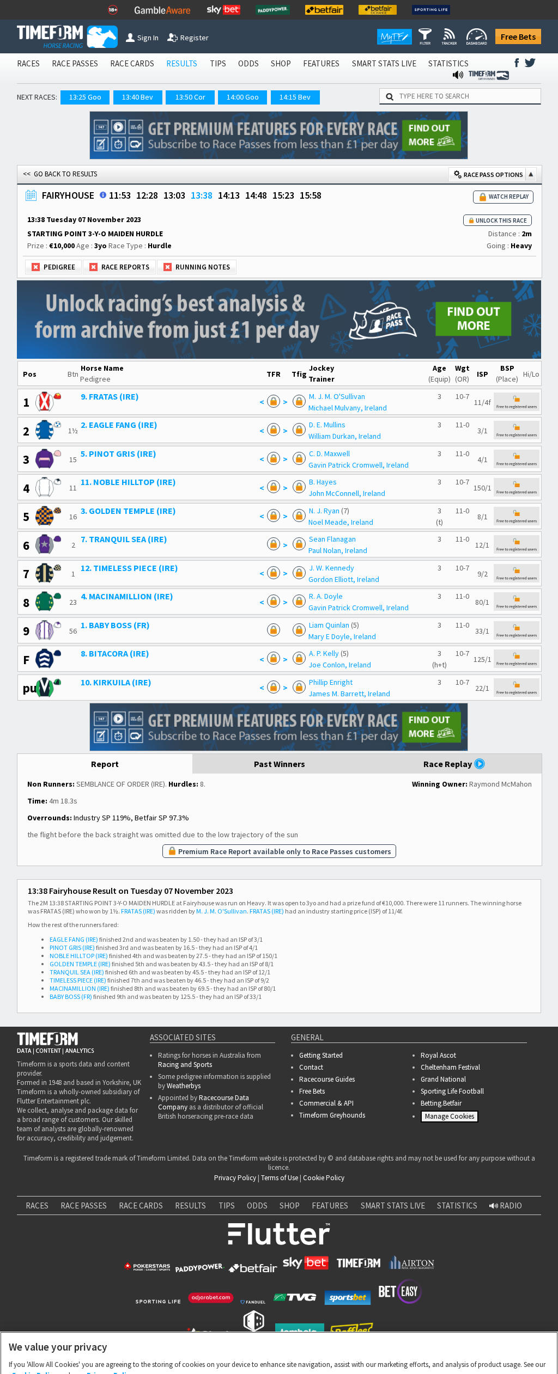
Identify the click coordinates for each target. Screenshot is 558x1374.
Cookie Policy (323, 1177)
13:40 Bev (137, 97)
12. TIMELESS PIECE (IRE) (129, 567)
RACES (28, 63)
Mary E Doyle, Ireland (342, 636)
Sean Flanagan (332, 539)
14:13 (229, 195)
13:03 (174, 195)
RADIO (510, 1205)
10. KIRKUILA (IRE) (116, 682)
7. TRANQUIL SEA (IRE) (124, 538)
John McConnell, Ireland (346, 493)
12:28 (147, 195)
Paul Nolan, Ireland (337, 550)
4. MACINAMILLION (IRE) (127, 596)
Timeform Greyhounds (332, 1115)
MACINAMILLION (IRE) (80, 988)
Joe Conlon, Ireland (339, 665)
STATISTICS (448, 63)
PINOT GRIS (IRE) (72, 947)
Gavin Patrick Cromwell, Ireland (358, 465)
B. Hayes (323, 482)
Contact (311, 1067)
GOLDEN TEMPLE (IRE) (80, 964)
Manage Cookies (451, 1118)
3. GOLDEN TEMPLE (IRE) (128, 510)
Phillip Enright (331, 682)
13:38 (202, 195)
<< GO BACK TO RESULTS (60, 174)
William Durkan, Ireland (344, 436)
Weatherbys (184, 1085)
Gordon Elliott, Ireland (343, 579)
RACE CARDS (132, 63)
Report (105, 763)
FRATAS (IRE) (138, 911)
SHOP (281, 63)
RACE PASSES (75, 63)
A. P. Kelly (324, 653)
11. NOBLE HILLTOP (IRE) (128, 481)
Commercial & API (326, 1103)
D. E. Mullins (327, 425)
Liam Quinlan (329, 625)
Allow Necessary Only (275, 1353)
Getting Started (321, 1055)
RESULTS (181, 63)
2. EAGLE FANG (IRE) (119, 424)
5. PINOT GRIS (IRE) (118, 453)
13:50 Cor (190, 97)
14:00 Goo (243, 97)
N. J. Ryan (324, 511)
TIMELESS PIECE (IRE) (78, 980)
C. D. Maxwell (329, 453)
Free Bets (518, 36)
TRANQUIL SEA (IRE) (77, 972)
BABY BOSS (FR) (71, 996)
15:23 (283, 195)
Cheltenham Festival (450, 1067)
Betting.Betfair (441, 1103)
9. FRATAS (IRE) (110, 396)
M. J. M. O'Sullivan (337, 396)
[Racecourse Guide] (103, 195)
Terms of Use (279, 1177)
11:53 (120, 195)
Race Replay (448, 763)
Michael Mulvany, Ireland (347, 408)
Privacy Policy (235, 1177)
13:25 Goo (85, 97)
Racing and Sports (185, 1064)
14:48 (256, 195)
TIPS (218, 63)
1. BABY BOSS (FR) (115, 624)
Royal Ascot (438, 1055)
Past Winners (279, 763)
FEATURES (321, 63)
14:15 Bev (295, 97)
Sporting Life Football (452, 1091)
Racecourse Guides (327, 1079)
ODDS (248, 63)
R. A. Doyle (326, 596)
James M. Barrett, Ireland (349, 693)
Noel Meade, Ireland (340, 522)
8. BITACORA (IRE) (115, 653)
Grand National (443, 1079)
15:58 (311, 195)
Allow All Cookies (358, 1353)
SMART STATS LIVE (384, 63)
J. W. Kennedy (331, 568)
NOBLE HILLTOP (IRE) (79, 956)
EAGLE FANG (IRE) (74, 939)
